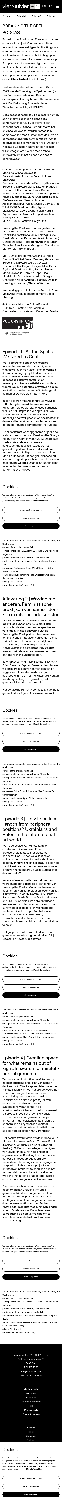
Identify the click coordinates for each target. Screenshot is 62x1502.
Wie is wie (31, 1393)
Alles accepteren (31, 526)
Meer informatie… (41, 500)
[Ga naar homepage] (16, 6)
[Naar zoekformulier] (50, 6)
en (44, 6)
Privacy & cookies (31, 1414)
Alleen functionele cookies (31, 510)
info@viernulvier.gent (31, 1371)
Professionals (31, 1409)
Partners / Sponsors (31, 1401)
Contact (31, 1427)
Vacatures (31, 1397)
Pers (31, 1405)
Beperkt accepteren (31, 518)
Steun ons (31, 1436)
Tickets (31, 1431)
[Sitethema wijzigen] (35, 6)
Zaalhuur (31, 1440)
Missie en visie (31, 1389)
